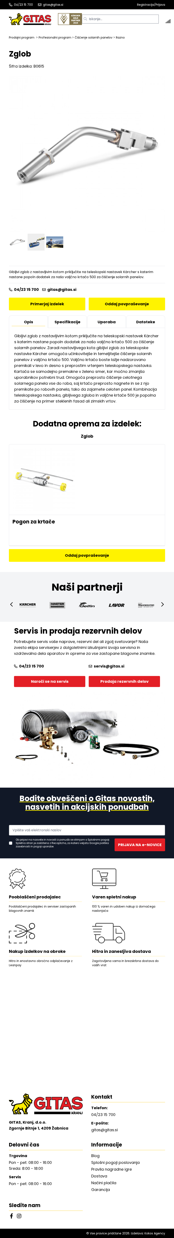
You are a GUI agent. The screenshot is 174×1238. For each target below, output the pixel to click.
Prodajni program (21, 37)
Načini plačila (103, 1182)
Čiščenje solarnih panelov (93, 37)
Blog (95, 1155)
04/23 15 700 (23, 5)
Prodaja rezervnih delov (124, 681)
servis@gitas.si (109, 666)
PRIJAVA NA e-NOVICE (140, 844)
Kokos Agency (155, 1233)
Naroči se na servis (50, 681)
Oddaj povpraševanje (127, 304)
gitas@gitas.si (53, 5)
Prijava (160, 5)
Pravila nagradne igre (111, 1169)
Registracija (145, 5)
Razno (120, 37)
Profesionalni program (55, 37)
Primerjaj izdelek (47, 304)
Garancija (100, 1189)
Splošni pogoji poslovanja (115, 1162)
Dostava (99, 1176)
